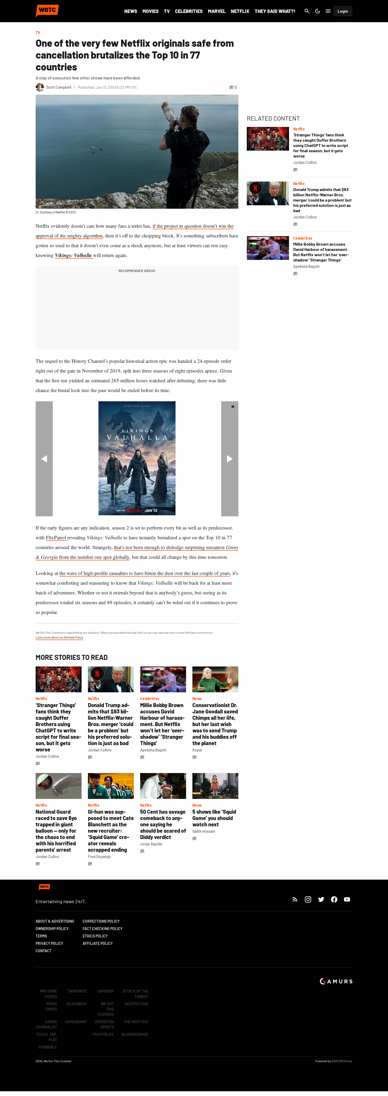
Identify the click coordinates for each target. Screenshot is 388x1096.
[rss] (295, 899)
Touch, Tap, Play (46, 1037)
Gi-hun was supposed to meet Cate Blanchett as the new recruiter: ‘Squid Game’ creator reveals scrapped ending (111, 830)
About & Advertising (55, 921)
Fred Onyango (99, 856)
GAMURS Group (342, 1061)
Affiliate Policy (98, 943)
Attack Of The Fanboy (135, 994)
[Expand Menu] (328, 11)
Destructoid (136, 1004)
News (130, 11)
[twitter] (321, 899)
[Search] (307, 11)
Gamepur (105, 991)
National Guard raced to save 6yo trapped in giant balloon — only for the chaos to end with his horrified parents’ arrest (56, 830)
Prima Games (51, 1006)
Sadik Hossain (203, 831)
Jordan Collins (47, 756)
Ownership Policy (52, 928)
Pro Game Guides (48, 994)
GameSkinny (76, 1021)
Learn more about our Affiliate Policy (59, 637)
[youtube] (347, 899)
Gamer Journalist (46, 1024)
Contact (43, 951)
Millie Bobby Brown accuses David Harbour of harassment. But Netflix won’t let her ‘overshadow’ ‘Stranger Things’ (162, 724)
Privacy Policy (49, 943)
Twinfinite (77, 991)
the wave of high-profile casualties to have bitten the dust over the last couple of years (144, 573)
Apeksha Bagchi (153, 750)
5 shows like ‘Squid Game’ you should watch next (214, 817)
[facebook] (334, 899)
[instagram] (307, 899)
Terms (41, 936)
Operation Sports (104, 1024)
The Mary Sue (136, 1021)
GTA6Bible (48, 1047)
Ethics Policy (95, 936)
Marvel (217, 11)
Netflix (240, 11)
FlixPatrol (56, 537)
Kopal (197, 750)
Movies (151, 11)
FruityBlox (103, 1034)
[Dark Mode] (317, 11)
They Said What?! (275, 11)
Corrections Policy (101, 921)
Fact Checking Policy (102, 928)
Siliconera (77, 1004)
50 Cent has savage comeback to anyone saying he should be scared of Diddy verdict (163, 824)
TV (167, 11)
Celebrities (189, 11)
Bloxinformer (135, 1034)
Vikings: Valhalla (74, 255)
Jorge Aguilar (151, 844)
